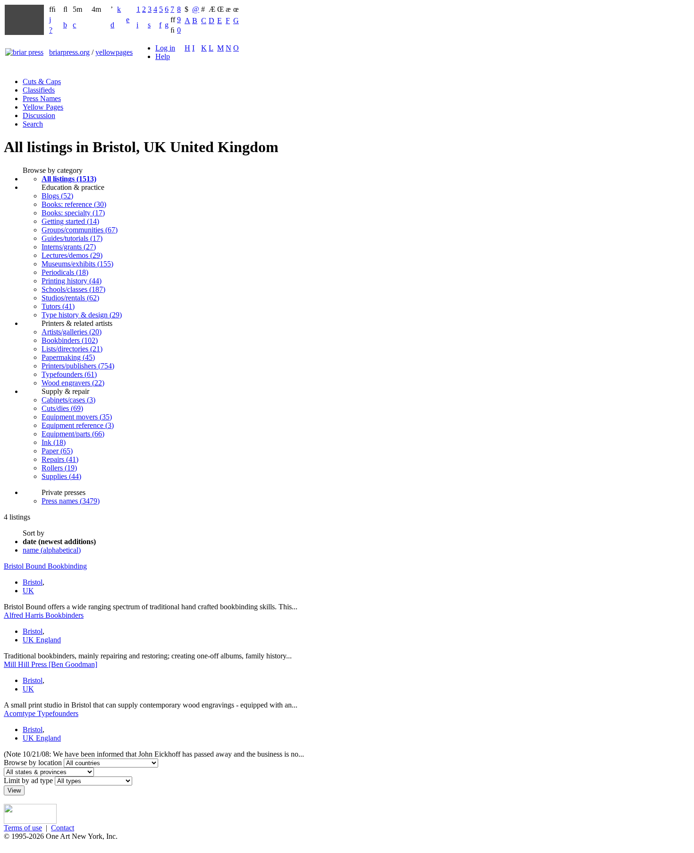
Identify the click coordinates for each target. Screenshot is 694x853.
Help (162, 56)
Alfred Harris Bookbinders (44, 615)
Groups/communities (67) (80, 230)
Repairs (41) (60, 459)
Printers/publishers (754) (78, 366)
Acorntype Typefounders (41, 713)
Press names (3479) (71, 501)
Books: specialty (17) (73, 213)
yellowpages (114, 52)
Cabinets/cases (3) (68, 400)
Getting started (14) (70, 221)
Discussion (39, 115)
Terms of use (23, 828)
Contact (62, 828)
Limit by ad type (28, 780)
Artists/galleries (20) (72, 332)
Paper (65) (57, 451)
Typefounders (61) (69, 374)
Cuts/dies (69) (62, 408)
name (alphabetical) (52, 550)
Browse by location (33, 763)
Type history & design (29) (82, 315)
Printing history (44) (72, 281)
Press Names (42, 98)
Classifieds (39, 90)
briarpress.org (69, 52)
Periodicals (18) (65, 272)
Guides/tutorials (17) (72, 238)
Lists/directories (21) (72, 349)
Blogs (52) (57, 196)
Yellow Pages (43, 107)
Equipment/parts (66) (73, 434)
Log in (165, 48)
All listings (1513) (69, 179)
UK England (42, 640)
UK (28, 591)
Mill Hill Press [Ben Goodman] (50, 664)
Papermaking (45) (68, 357)
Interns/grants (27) (69, 247)
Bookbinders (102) (70, 340)
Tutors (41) (58, 306)
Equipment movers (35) (77, 417)
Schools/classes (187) (73, 289)
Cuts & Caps (42, 81)
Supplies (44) (61, 476)
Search (33, 124)
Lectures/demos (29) (72, 255)
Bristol (32, 582)
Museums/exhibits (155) (77, 264)
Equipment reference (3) (78, 425)
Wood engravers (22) (73, 383)
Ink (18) (54, 442)
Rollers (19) (59, 468)
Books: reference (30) (74, 204)
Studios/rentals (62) (70, 298)
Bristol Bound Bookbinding (45, 566)
